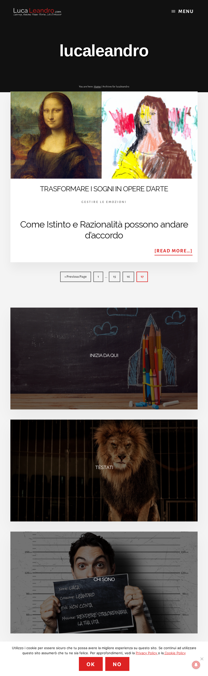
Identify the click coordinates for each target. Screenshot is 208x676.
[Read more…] (173, 251)
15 (116, 276)
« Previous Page (75, 278)
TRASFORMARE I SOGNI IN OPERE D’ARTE (104, 189)
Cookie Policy (175, 653)
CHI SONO (104, 579)
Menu (186, 11)
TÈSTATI (104, 467)
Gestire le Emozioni (104, 202)
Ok (90, 664)
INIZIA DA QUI (104, 355)
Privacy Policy (147, 653)
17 (144, 276)
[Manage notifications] (196, 665)
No (117, 664)
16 (130, 276)
